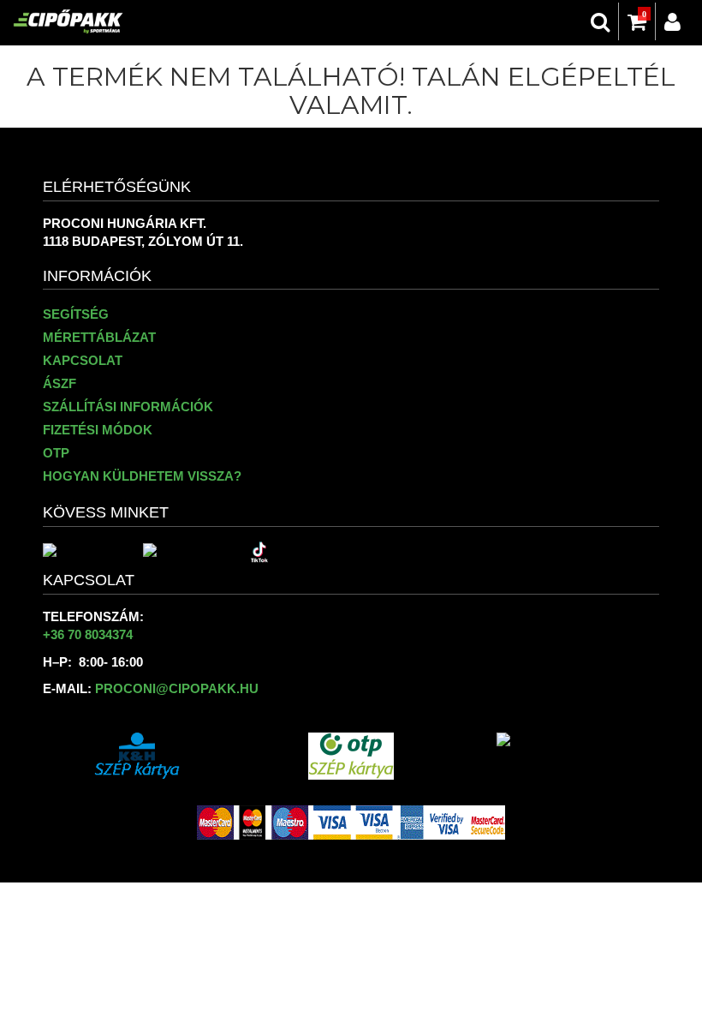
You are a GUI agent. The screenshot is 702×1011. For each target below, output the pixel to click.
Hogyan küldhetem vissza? (142, 476)
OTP (56, 453)
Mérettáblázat (99, 337)
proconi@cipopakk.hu (177, 688)
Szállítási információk (128, 406)
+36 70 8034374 (88, 634)
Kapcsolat (82, 360)
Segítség (76, 314)
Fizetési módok (97, 429)
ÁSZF (59, 383)
